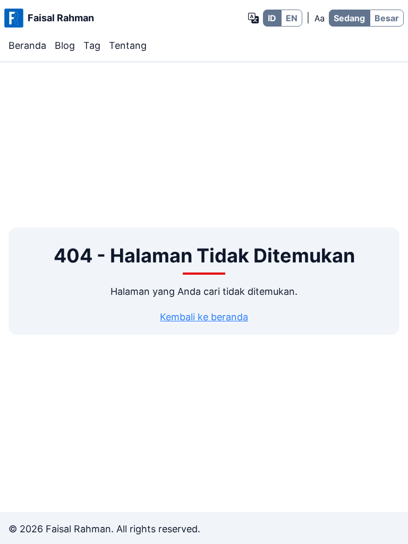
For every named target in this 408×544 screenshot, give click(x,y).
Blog (65, 45)
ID (272, 18)
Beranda (27, 45)
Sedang (349, 18)
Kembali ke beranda (204, 316)
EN (292, 18)
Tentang (128, 45)
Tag (91, 45)
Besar (387, 18)
